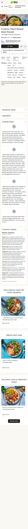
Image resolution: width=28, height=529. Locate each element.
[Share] (25, 46)
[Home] (2, 7)
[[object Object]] (21, 46)
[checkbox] (1, 37)
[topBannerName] (14, 11)
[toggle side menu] (2, 2)
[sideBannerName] (14, 96)
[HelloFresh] (14, 2)
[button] (14, 116)
